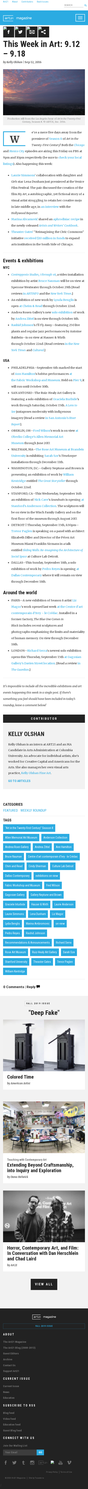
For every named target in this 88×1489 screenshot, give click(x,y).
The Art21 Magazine (14, 1341)
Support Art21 (11, 1371)
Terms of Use (66, 1472)
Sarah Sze (51, 456)
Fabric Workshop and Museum (22, 885)
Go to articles (19, 781)
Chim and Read (14, 866)
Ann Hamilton (25, 374)
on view (60, 923)
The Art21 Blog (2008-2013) (19, 1347)
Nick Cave (41, 500)
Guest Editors (11, 1353)
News (6, 1392)
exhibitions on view (47, 875)
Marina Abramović (24, 219)
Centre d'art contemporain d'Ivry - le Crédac (53, 856)
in (31, 293)
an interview (50, 207)
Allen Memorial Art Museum (21, 837)
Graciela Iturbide (65, 399)
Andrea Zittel (24, 319)
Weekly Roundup (33, 810)
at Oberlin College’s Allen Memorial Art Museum (44, 437)
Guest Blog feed (12, 1430)
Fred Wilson (41, 430)
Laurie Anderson (63, 904)
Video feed (9, 1418)
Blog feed (8, 1412)
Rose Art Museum (15, 952)
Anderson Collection (55, 837)
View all (44, 1284)
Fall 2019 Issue (38, 1003)
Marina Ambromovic (38, 923)
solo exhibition (62, 312)
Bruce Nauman (49, 281)
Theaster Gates (22, 232)
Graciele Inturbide (15, 904)
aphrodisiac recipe (66, 219)
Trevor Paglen (21, 531)
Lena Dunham (38, 914)
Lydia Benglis (12, 923)
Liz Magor (57, 914)
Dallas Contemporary (17, 875)
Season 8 (55, 139)
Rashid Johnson (22, 325)
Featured (10, 810)
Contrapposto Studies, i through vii (33, 274)
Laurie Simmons (23, 175)
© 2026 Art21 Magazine (15, 1478)
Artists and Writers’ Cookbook (58, 225)
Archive (7, 1359)
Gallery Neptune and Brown (46, 894)
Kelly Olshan (26, 734)
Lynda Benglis (64, 300)
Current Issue (11, 1386)
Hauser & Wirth (39, 904)
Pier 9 (77, 380)
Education (9, 1397)
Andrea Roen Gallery (17, 847)
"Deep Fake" (44, 1012)
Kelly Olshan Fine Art (36, 773)
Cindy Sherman (37, 866)
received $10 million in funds (44, 238)
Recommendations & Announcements (27, 942)
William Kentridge (15, 971)
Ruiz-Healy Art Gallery (44, 952)
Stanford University (16, 961)
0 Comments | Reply (19, 987)
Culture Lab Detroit (62, 866)
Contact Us (9, 1365)
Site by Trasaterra (36, 1478)
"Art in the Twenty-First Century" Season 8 (29, 828)
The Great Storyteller (51, 481)
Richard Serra (37, 650)
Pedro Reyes (51, 569)
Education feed (11, 1424)
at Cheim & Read (30, 306)
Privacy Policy (52, 1472)
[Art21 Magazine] (17, 15)
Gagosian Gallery (15, 894)
